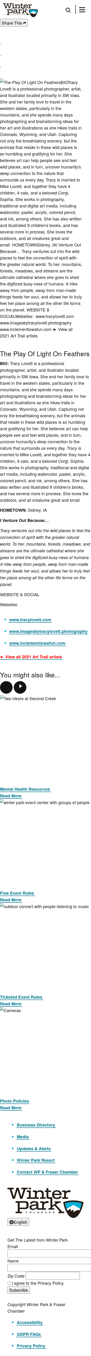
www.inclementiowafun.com (37, 643)
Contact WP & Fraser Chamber (47, 1172)
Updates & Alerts (34, 1149)
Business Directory (36, 1125)
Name (13, 1261)
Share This (12, 23)
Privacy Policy (31, 1346)
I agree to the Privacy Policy (38, 1283)
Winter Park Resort (36, 1160)
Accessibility (29, 1322)
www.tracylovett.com (30, 620)
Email (12, 1246)
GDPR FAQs (29, 1334)
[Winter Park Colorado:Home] (20, 10)
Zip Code (15, 1276)
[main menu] (82, 10)
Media (23, 1137)
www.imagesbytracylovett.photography (48, 631)
